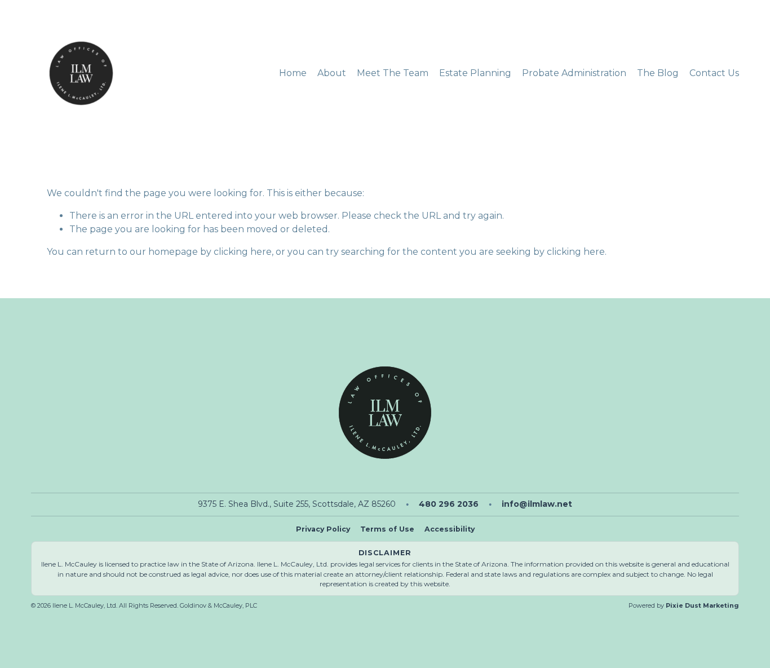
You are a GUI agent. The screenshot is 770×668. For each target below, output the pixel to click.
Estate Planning (475, 73)
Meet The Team (392, 73)
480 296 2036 (449, 504)
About (331, 73)
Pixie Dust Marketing (702, 605)
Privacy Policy (323, 529)
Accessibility (449, 529)
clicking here (243, 251)
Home (293, 73)
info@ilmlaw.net (537, 504)
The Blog (658, 73)
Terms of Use (387, 529)
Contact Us (714, 73)
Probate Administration (574, 73)
